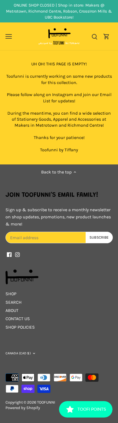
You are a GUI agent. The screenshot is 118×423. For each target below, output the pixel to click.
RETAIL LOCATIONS (84, 210)
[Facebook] (55, 249)
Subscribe (88, 231)
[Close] (108, 176)
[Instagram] (63, 249)
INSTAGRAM (49, 203)
